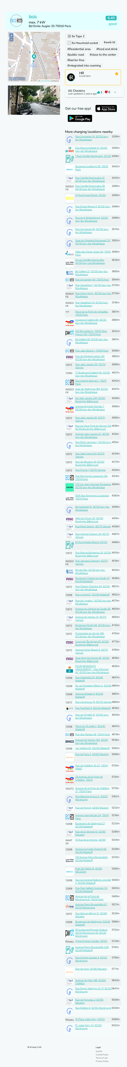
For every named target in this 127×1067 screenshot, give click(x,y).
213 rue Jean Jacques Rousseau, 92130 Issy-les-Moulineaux (93, 486)
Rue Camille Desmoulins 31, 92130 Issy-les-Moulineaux (90, 179)
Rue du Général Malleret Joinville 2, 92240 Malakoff (93, 881)
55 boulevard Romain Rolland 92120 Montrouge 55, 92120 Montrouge (91, 932)
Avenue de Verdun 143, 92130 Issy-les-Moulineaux (91, 741)
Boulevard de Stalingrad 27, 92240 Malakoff (90, 825)
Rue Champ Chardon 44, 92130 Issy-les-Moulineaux (92, 588)
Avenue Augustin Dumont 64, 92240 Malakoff (91, 851)
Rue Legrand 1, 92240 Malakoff (92, 594)
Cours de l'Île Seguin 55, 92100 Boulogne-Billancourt (92, 643)
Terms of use (101, 1058)
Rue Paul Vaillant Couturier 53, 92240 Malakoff (91, 890)
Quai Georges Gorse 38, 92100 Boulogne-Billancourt (92, 659)
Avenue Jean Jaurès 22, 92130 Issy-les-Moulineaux (92, 436)
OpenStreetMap (45, 81)
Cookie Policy (102, 1054)
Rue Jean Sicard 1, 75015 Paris (91, 350)
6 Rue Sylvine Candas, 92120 (91, 941)
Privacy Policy (102, 1061)
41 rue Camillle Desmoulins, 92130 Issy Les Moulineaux (90, 261)
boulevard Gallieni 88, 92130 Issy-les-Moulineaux (90, 321)
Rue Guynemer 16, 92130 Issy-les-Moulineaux (92, 138)
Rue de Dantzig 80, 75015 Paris (92, 279)
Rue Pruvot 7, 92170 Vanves (90, 469)
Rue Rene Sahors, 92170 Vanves (93, 526)
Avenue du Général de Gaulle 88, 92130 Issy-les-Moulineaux (93, 610)
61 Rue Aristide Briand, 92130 (91, 542)
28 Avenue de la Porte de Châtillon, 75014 (89, 778)
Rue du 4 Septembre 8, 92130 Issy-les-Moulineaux (91, 219)
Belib (33, 16)
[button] (93, 92)
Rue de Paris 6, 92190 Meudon (92, 807)
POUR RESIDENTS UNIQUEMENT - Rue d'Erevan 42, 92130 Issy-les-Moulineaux (92, 669)
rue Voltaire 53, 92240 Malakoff (92, 748)
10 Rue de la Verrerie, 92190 (90, 839)
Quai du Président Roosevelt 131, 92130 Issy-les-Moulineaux (93, 242)
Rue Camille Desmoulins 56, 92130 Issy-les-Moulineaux (90, 187)
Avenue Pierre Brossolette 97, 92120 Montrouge (91, 906)
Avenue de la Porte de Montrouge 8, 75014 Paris (89, 898)
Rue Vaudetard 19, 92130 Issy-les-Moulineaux (91, 304)
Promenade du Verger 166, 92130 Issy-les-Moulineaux (90, 635)
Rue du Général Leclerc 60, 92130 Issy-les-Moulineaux (90, 358)
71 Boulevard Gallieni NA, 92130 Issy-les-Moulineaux (92, 374)
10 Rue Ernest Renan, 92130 (90, 195)
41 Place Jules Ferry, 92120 (90, 1019)
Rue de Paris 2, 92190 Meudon (92, 754)
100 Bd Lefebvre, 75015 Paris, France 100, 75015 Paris (91, 333)
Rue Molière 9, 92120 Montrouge (93, 1007)
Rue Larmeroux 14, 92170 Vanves (93, 701)
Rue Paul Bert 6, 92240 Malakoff (92, 708)
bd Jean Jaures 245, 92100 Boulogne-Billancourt (90, 400)
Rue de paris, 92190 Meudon (91, 968)
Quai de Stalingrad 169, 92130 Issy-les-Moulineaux (91, 390)
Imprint (99, 1051)
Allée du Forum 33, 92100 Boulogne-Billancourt (89, 520)
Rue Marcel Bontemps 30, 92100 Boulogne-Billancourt (93, 554)
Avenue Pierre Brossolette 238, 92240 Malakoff (92, 949)
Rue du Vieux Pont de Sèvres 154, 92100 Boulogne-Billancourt (93, 427)
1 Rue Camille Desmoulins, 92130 (93, 156)
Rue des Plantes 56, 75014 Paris (92, 734)
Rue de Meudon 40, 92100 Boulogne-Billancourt (89, 463)
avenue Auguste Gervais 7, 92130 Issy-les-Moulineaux (90, 408)
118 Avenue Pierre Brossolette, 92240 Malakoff (91, 859)
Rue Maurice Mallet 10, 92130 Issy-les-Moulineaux (91, 149)
